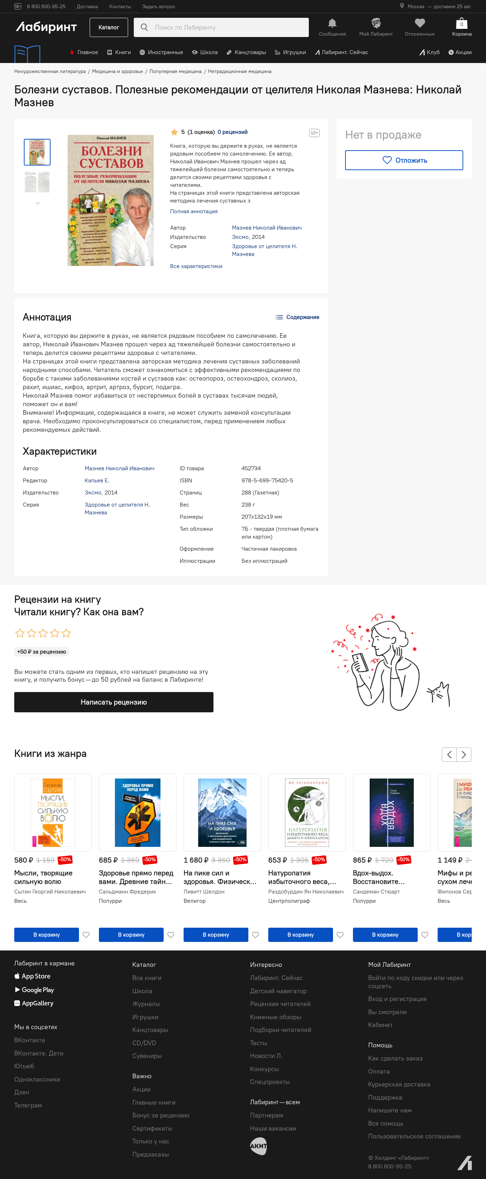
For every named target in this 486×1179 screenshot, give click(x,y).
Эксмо (240, 237)
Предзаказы (150, 1154)
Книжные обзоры (275, 1017)
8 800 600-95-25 (389, 1166)
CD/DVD (144, 1043)
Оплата (379, 1071)
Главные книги (153, 1102)
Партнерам (266, 1115)
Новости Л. (266, 1056)
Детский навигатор (278, 991)
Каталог (109, 27)
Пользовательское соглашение (414, 1136)
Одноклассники (37, 1079)
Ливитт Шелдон (204, 892)
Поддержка (385, 1097)
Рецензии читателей (280, 1004)
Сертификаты (152, 1128)
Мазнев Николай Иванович (267, 227)
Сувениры (147, 1056)
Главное (88, 52)
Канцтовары (250, 52)
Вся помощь (385, 1123)
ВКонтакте (29, 1040)
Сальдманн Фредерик (127, 892)
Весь (20, 900)
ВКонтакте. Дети (38, 1053)
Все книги (147, 978)
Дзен (21, 1092)
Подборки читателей (280, 1030)
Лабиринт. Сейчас (345, 52)
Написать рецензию (114, 702)
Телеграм (28, 1105)
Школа (209, 52)
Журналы (146, 1004)
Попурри (110, 900)
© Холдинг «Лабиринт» (398, 1157)
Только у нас (150, 1141)
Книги (123, 52)
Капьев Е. (97, 480)
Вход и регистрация (397, 999)
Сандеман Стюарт (376, 892)
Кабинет (380, 1025)
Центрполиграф (289, 900)
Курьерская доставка (399, 1084)
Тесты (258, 1043)
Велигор (195, 900)
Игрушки (294, 52)
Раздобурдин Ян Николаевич (306, 892)
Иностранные (165, 52)
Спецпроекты (270, 1082)
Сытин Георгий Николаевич (50, 892)
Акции (463, 52)
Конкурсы (264, 1069)
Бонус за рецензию (160, 1115)
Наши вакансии (273, 1128)
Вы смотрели (387, 1012)
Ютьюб (24, 1066)
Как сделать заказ (395, 1058)
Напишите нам (390, 1110)
